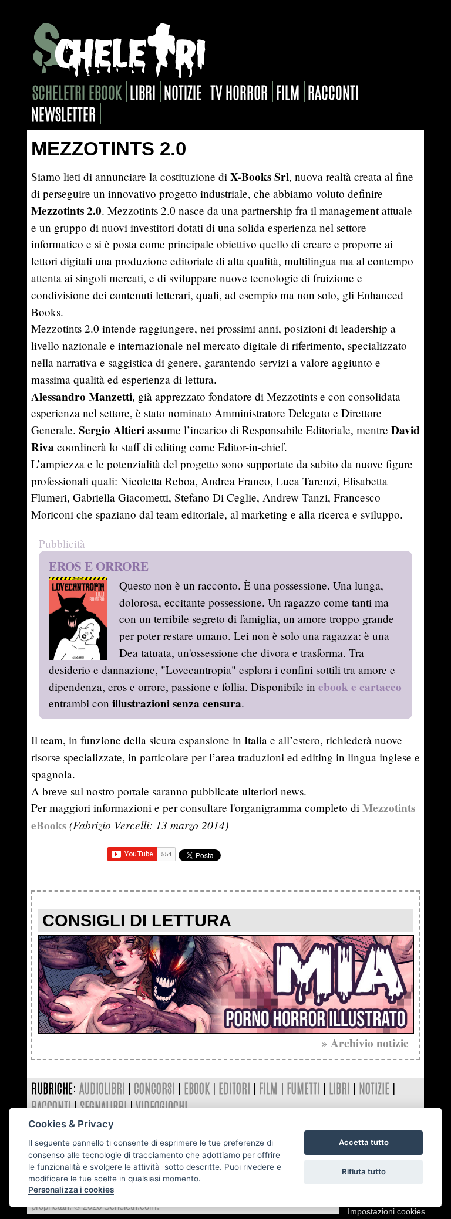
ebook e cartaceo (360, 687)
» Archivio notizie (365, 1043)
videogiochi (161, 1106)
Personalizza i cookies (71, 1189)
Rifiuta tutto (364, 1171)
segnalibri (103, 1106)
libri (143, 91)
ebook (197, 1088)
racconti (333, 91)
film (287, 91)
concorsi (154, 1088)
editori (234, 1088)
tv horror (239, 91)
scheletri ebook (77, 91)
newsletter (63, 113)
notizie (183, 91)
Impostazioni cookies (386, 1211)
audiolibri (102, 1088)
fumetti (303, 1088)
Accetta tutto (364, 1142)
